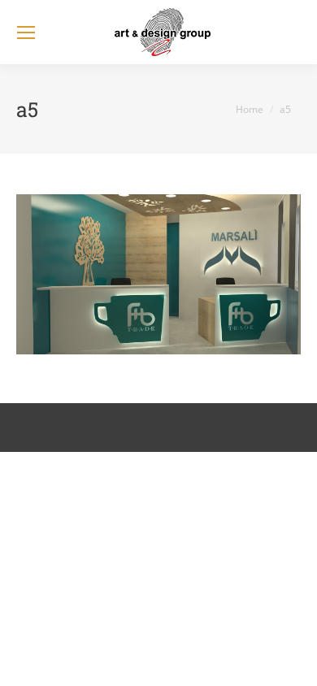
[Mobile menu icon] (26, 32)
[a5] (158, 274)
